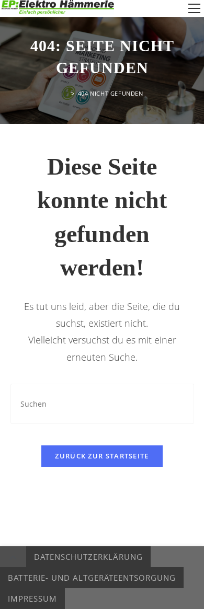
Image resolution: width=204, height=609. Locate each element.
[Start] (64, 93)
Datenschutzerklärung (88, 556)
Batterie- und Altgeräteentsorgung (92, 577)
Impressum (32, 598)
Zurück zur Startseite (102, 456)
